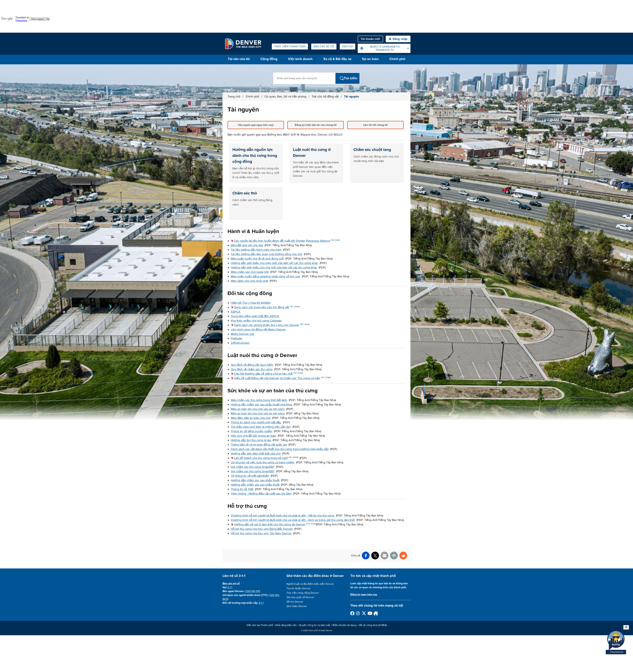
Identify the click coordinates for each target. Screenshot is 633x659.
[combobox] (384, 48)
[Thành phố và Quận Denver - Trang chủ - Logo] (243, 43)
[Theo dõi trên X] (364, 613)
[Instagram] (358, 613)
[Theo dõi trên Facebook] (352, 613)
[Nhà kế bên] (375, 613)
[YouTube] (369, 613)
